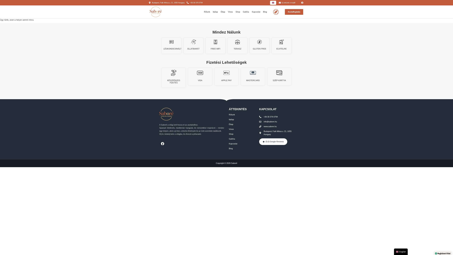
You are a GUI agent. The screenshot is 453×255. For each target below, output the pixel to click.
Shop (238, 12)
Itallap (215, 12)
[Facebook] (302, 3)
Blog (265, 12)
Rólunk (207, 12)
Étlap (223, 12)
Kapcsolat (256, 12)
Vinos (230, 12)
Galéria (246, 12)
